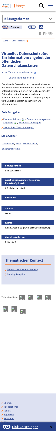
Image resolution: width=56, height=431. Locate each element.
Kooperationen (11, 406)
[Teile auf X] (39, 297)
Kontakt (7, 410)
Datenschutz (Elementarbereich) (22, 269)
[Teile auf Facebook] (30, 297)
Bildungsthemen (16, 19)
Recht (18, 143)
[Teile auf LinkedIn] (5, 309)
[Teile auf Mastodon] (22, 297)
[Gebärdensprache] (32, 27)
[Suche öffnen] (41, 6)
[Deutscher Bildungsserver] (13, 6)
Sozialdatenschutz (11, 148)
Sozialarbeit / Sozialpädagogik (18, 127)
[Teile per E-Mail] (14, 309)
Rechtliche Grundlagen (30, 122)
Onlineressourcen (19, 41)
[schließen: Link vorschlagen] (51, 427)
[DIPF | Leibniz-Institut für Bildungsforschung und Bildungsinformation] (46, 33)
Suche (5, 41)
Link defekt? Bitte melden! (21, 77)
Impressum (9, 414)
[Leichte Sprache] (41, 27)
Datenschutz (8, 143)
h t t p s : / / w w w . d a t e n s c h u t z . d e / (17, 72)
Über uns (8, 403)
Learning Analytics (16, 274)
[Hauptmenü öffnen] (50, 5)
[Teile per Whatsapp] (48, 297)
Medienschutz (30, 143)
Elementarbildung (12, 119)
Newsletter (9, 418)
